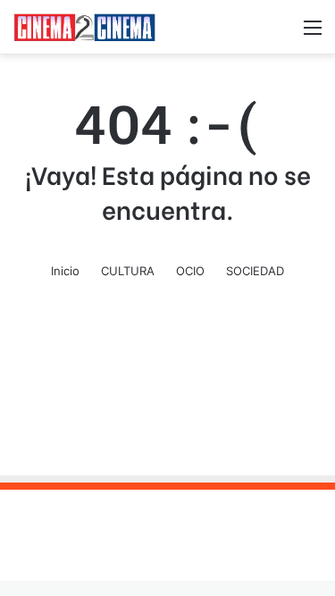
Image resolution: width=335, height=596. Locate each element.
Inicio (65, 271)
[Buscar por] (281, 33)
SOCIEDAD (255, 271)
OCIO (190, 271)
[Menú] (313, 33)
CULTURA (128, 271)
